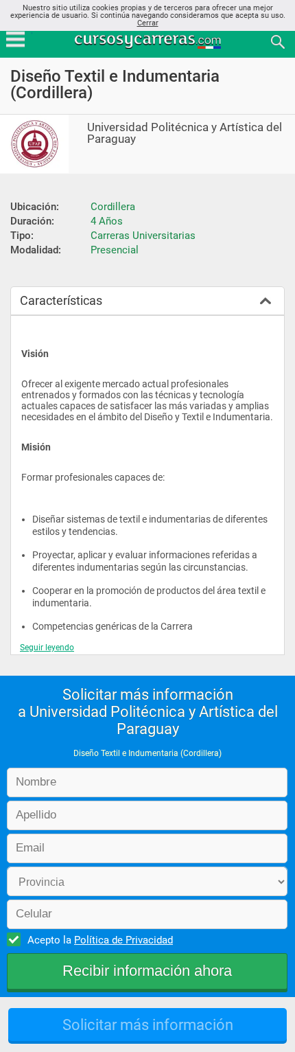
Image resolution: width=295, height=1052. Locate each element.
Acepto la (100, 940)
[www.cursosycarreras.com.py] (149, 41)
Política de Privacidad (123, 940)
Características (61, 300)
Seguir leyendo (47, 647)
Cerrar (147, 23)
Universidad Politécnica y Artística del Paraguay (184, 133)
